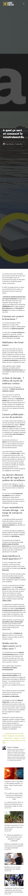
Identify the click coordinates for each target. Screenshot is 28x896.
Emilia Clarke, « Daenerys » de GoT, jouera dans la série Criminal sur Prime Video (14, 740)
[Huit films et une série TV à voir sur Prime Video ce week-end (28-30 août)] (14, 822)
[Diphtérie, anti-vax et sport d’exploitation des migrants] (14, 864)
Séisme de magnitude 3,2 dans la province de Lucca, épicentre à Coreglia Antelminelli (13, 846)
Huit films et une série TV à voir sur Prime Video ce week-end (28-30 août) (13, 827)
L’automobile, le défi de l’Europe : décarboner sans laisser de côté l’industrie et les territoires (14, 890)
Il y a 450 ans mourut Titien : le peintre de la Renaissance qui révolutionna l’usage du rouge (13, 804)
